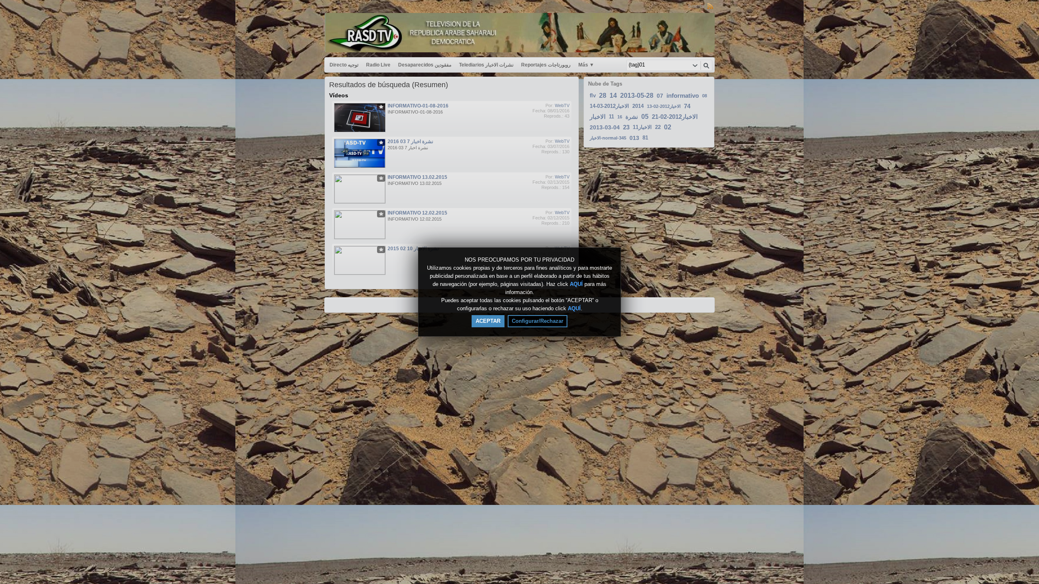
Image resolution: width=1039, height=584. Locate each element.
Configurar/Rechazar (537, 321)
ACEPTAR (488, 321)
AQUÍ (576, 284)
